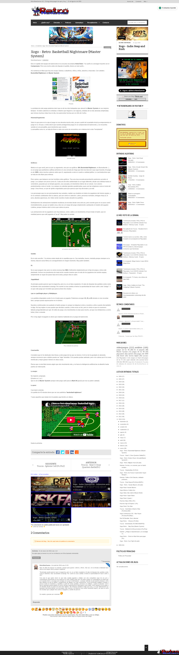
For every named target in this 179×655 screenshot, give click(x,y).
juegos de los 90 (123, 350)
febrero (122, 445)
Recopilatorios (92, 22)
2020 (120, 392)
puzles (146, 362)
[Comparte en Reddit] (77, 452)
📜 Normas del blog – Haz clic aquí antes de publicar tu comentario (54, 541)
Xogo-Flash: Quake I (126, 498)
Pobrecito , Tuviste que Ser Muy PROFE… (131, 336)
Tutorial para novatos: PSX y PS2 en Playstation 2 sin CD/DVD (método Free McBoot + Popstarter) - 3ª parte (135, 271)
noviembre (123, 424)
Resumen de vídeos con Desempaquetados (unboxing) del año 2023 (134, 295)
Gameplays (79, 22)
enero (122, 448)
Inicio (35, 22)
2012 (120, 414)
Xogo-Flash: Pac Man (126, 506)
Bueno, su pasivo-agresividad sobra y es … (132, 328)
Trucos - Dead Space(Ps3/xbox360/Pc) (131, 482)
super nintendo (131, 360)
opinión (130, 354)
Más (145, 1)
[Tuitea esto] (62, 452)
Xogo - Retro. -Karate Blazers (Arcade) (131, 485)
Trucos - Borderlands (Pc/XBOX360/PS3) (132, 523)
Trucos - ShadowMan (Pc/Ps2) (129, 470)
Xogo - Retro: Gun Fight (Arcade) (130, 541)
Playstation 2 (123, 358)
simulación (139, 362)
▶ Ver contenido (132, 84)
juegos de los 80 (138, 352)
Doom (122, 356)
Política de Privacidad (124, 556)
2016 (120, 403)
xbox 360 (122, 362)
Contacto (138, 1)
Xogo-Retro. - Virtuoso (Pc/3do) (129, 521)
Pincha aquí (139, 96)
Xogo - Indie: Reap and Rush (132, 48)
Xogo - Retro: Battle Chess (136, 202)
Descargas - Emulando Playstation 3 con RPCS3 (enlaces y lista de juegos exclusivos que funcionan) (135, 247)
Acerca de (130, 1)
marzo (122, 443)
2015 (120, 406)
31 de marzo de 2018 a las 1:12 (48, 551)
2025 (120, 379)
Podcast (68, 22)
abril (121, 440)
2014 (120, 408)
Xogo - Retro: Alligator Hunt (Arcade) (130, 462)
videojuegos (122, 347)
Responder (36, 557)
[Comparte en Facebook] (58, 452)
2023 (120, 384)
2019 (120, 395)
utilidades (121, 364)
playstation (120, 354)
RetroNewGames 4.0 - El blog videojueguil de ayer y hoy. (89, 652)
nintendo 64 (130, 364)
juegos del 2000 (142, 354)
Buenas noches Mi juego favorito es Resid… (132, 313)
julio (121, 435)
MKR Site (85, 653)
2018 (120, 398)
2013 (120, 411)
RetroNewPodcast (141, 364)
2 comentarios (107, 47)
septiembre (123, 429)
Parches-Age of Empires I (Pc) (129, 503)
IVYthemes (77, 653)
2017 (120, 400)
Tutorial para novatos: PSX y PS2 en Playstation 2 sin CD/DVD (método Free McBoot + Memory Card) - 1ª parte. (135, 222)
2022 (120, 387)
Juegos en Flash (136, 358)
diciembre (123, 421)
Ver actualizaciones (122, 566)
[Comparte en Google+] (67, 452)
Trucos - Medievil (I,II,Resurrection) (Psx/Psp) (133, 529)
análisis (138, 347)
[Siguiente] (90, 35)
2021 (120, 389)
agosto (122, 432)
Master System (122, 352)
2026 (120, 376)
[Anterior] (51, 35)
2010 (120, 419)
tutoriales (145, 356)
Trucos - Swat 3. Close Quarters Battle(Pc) (132, 455)
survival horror (143, 360)
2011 (120, 416)
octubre (122, 427)
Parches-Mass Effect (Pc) (127, 501)
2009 (120, 545)
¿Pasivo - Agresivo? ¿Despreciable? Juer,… (132, 321)
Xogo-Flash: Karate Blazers (128, 487)
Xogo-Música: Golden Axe (127, 490)
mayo (122, 437)
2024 (120, 381)
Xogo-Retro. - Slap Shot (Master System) (132, 526)
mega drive (131, 362)
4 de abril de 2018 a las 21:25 (59, 565)
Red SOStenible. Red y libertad (129, 518)
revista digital (133, 356)
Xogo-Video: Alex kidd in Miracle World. (131, 493)
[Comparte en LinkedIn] (72, 452)
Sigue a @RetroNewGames (132, 90)
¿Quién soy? (45, 22)
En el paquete (139, 350)
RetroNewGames (45, 565)
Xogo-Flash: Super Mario (127, 495)
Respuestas (106, 561)
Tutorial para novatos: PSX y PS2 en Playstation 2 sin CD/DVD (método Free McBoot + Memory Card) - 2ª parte (135, 255)
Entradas (57, 22)
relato (118, 366)
